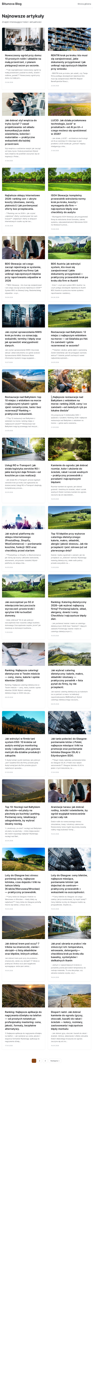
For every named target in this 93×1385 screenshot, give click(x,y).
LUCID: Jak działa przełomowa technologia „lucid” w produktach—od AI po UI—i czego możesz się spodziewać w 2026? (69, 127)
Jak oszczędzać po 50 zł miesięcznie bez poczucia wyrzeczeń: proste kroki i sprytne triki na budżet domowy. (20, 609)
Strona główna (84, 4)
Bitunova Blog (12, 4)
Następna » (54, 1061)
